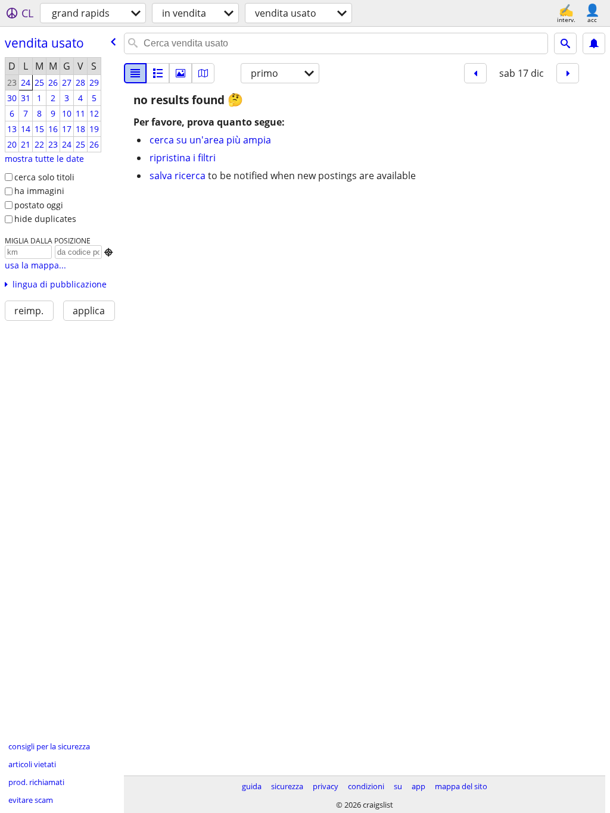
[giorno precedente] (475, 73)
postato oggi (38, 205)
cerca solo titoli (44, 177)
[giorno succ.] (567, 73)
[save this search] (594, 43)
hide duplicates (45, 218)
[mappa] (203, 73)
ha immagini (39, 190)
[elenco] (135, 73)
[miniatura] (158, 73)
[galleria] (180, 73)
